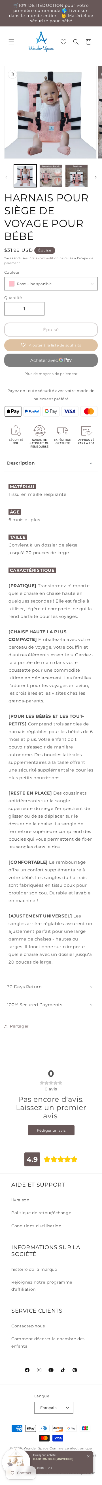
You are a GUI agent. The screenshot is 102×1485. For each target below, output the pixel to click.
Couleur (12, 272)
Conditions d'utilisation (36, 1225)
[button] (11, 42)
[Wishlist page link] (63, 42)
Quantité (13, 297)
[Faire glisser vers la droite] (96, 177)
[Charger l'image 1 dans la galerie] (25, 175)
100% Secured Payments (34, 1004)
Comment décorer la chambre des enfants (48, 1342)
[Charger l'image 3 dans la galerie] (76, 175)
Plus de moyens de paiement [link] (51, 374)
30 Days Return (24, 986)
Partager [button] (19, 1026)
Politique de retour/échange (41, 1212)
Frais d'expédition (44, 258)
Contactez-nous (28, 1326)
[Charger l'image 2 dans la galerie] (50, 175)
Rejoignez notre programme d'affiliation (41, 1286)
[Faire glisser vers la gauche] (6, 177)
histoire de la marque (34, 1269)
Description (21, 463)
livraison (20, 1200)
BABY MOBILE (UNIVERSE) (53, 1459)
